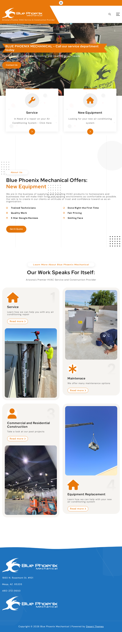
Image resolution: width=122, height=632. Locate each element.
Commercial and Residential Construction (28, 425)
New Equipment (90, 113)
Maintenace (76, 378)
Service (32, 113)
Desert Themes (95, 626)
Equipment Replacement (86, 494)
